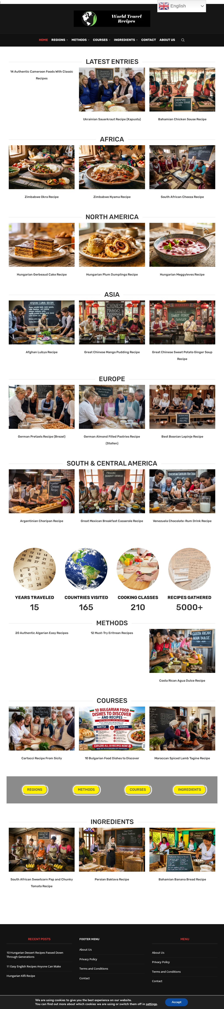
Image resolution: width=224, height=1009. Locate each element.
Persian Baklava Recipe (112, 879)
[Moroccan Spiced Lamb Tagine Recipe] (182, 729)
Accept (176, 1002)
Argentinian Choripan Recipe (41, 521)
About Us (167, 40)
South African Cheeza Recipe (182, 197)
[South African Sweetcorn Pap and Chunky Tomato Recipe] (42, 850)
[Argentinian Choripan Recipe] (42, 491)
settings (151, 1004)
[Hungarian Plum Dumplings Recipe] (112, 245)
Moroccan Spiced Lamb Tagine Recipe (182, 758)
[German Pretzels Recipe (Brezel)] (42, 407)
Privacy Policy (88, 959)
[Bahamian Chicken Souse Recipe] (182, 90)
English (177, 6)
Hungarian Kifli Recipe (21, 976)
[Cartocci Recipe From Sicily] (42, 729)
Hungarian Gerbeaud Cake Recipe (42, 274)
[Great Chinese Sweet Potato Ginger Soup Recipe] (182, 322)
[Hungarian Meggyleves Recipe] (182, 245)
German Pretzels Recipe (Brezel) (41, 436)
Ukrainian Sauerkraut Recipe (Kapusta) (112, 119)
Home (43, 40)
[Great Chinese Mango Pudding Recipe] (112, 322)
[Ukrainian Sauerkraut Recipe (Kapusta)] (112, 90)
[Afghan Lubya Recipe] (42, 322)
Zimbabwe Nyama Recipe (112, 197)
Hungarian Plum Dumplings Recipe (112, 274)
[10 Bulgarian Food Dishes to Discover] (112, 729)
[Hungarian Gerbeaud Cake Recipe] (42, 245)
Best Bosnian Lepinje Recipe (182, 436)
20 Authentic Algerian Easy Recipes (41, 633)
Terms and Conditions (93, 969)
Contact (148, 40)
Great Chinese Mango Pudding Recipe (112, 352)
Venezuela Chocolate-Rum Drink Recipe (182, 521)
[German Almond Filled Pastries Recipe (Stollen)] (112, 407)
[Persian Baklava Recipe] (112, 850)
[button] (14, 94)
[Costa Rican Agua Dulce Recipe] (182, 651)
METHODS (79, 40)
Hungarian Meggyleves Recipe (182, 274)
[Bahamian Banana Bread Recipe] (182, 850)
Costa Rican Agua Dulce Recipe (182, 681)
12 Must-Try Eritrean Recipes (112, 633)
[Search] (183, 40)
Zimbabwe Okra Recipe (42, 197)
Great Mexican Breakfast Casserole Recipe (112, 521)
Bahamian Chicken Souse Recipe (182, 119)
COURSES (100, 40)
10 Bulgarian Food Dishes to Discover (112, 758)
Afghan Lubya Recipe (42, 352)
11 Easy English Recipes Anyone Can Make (34, 966)
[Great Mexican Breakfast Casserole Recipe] (112, 491)
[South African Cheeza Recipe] (182, 167)
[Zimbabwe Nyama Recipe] (112, 167)
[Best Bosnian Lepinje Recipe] (182, 407)
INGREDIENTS (124, 40)
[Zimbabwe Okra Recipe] (42, 167)
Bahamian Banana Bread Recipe (182, 879)
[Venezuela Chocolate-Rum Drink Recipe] (182, 491)
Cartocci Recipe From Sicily (41, 758)
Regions (58, 40)
